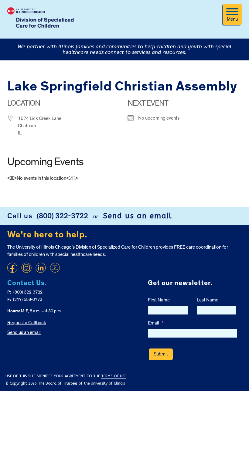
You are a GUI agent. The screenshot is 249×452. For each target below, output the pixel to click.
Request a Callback (26, 322)
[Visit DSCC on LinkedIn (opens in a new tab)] (41, 268)
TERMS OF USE (113, 376)
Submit (161, 354)
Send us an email (137, 216)
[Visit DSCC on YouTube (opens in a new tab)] (55, 268)
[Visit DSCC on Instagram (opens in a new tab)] (26, 268)
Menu (232, 19)
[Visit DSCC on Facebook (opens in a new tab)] (12, 268)
